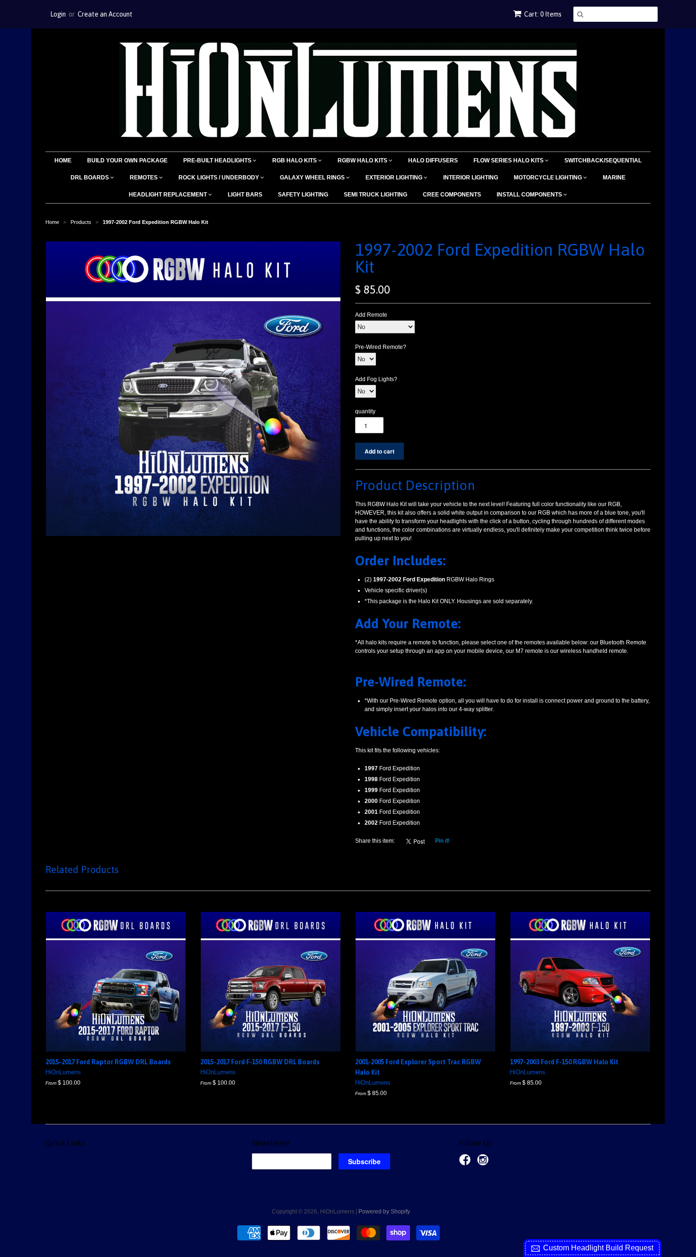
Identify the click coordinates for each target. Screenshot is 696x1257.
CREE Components (452, 194)
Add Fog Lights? (376, 379)
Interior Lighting (470, 177)
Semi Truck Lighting (375, 194)
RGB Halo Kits (295, 160)
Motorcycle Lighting (548, 177)
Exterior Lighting (395, 177)
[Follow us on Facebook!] (466, 1162)
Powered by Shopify (384, 1211)
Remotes (144, 177)
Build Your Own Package (127, 160)
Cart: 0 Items (543, 14)
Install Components (530, 194)
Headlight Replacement (168, 194)
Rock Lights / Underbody (219, 177)
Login (58, 14)
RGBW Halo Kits (363, 160)
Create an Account (105, 14)
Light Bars (245, 194)
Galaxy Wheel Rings (313, 177)
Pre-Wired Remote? (380, 347)
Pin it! (442, 841)
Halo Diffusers (433, 160)
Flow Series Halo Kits (509, 160)
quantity (365, 411)
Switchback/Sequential (603, 160)
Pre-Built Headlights (218, 160)
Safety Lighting (303, 194)
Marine (614, 177)
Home (62, 160)
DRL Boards (90, 177)
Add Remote (371, 315)
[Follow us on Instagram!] (484, 1162)
